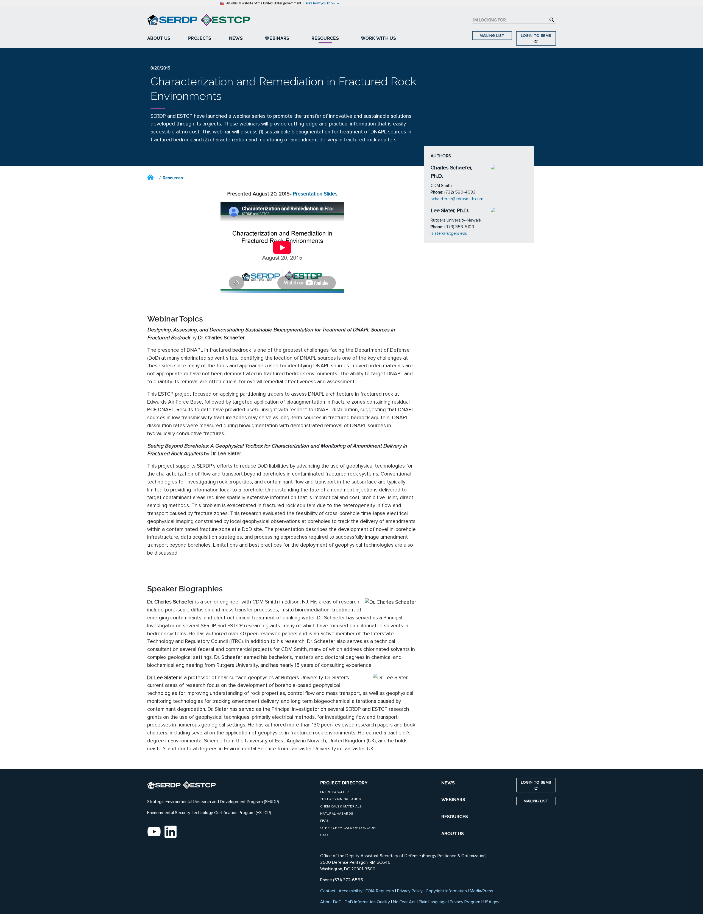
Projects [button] (199, 38)
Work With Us (378, 38)
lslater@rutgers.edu (449, 233)
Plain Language (433, 902)
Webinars (277, 38)
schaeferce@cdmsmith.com (457, 199)
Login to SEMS (536, 35)
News (236, 38)
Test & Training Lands (340, 799)
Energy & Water (334, 792)
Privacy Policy (410, 891)
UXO (324, 835)
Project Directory (344, 783)
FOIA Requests (380, 891)
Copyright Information (446, 891)
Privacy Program (465, 902)
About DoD (331, 902)
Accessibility (350, 891)
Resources (325, 38)
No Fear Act (404, 902)
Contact (328, 891)
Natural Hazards (336, 814)
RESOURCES (454, 816)
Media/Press (481, 891)
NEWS (448, 783)
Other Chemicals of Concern (348, 828)
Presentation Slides (315, 194)
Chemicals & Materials (341, 806)
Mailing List (492, 35)
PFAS (324, 821)
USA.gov (491, 902)
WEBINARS (453, 799)
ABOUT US (452, 833)
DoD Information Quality (367, 902)
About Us (159, 38)
